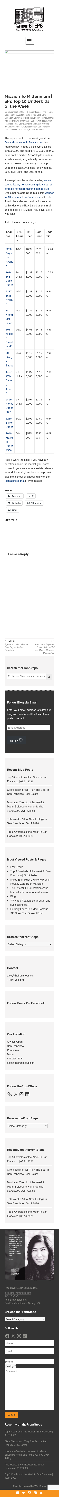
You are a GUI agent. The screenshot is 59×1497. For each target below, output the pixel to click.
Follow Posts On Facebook (26, 1003)
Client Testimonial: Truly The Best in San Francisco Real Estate (26, 1443)
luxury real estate (29, 126)
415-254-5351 (15, 1058)
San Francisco (44, 126)
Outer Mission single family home (24, 142)
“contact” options (14, 481)
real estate (42, 120)
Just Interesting (25, 114)
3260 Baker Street (9, 423)
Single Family (31, 123)
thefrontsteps (34, 111)
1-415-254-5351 (16, 979)
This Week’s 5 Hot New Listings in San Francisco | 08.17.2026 (24, 1466)
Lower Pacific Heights (23, 117)
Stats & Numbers (36, 129)
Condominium (11, 114)
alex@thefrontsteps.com (21, 975)
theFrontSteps (44, 123)
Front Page (16, 867)
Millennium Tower (16, 120)
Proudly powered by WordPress (29, 1486)
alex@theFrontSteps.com (18, 1292)
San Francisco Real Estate (16, 129)
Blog (13, 896)
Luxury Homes (40, 117)
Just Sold (37, 114)
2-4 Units (49, 111)
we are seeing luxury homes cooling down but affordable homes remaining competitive (29, 184)
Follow (14, 740)
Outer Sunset (31, 120)
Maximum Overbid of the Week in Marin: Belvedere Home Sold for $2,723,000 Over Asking (26, 806)
